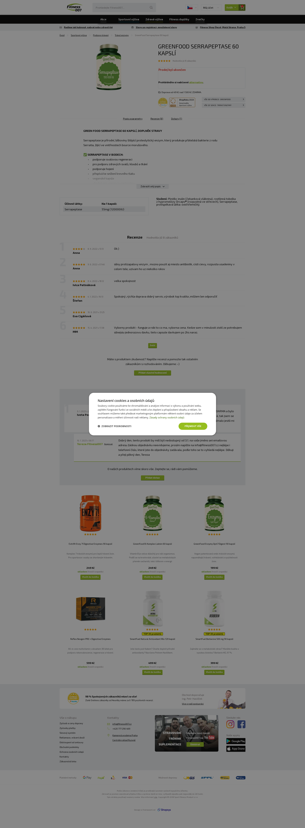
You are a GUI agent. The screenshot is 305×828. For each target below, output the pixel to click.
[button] (114, 426)
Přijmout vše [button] (193, 426)
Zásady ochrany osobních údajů (166, 417)
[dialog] (152, 414)
